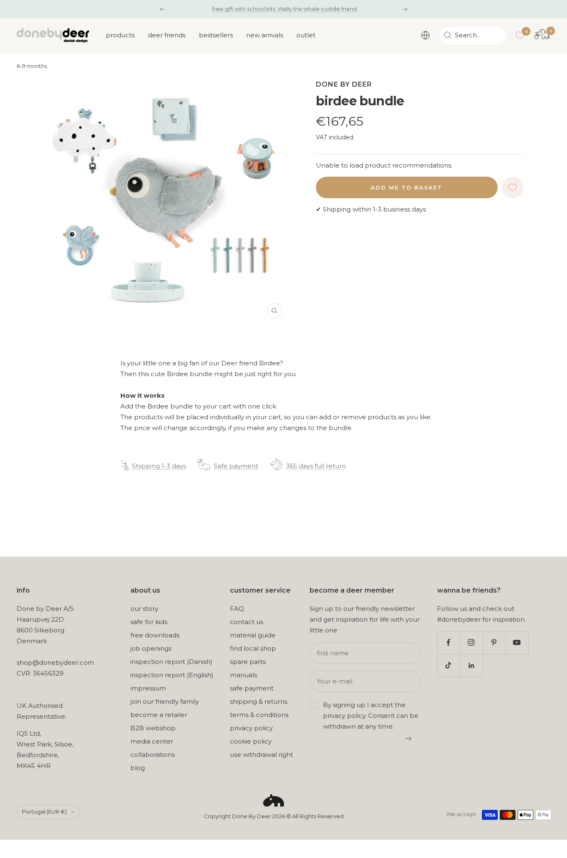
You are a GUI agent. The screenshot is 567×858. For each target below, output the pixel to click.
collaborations (152, 754)
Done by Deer (344, 84)
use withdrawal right (261, 754)
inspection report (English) (171, 675)
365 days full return (316, 466)
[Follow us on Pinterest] (494, 642)
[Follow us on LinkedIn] (471, 665)
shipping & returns (258, 701)
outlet (305, 35)
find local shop (253, 648)
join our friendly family (164, 701)
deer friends (167, 35)
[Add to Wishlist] (512, 187)
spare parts (248, 662)
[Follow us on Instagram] (471, 642)
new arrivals (264, 35)
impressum (148, 688)
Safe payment (236, 466)
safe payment (252, 688)
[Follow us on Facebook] (448, 642)
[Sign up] (408, 738)
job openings (150, 648)
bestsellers (216, 35)
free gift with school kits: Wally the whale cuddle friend (284, 8)
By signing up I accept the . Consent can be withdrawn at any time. (370, 715)
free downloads (154, 635)
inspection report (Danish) (171, 662)
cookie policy (250, 741)
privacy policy (251, 728)
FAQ (237, 609)
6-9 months (32, 66)
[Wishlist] (520, 35)
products (120, 35)
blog (137, 768)
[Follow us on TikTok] (448, 665)
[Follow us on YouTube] (517, 642)
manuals (243, 675)
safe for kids (148, 622)
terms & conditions (259, 715)
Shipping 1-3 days (159, 466)
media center (151, 741)
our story (144, 609)
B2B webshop (153, 728)
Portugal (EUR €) (44, 811)
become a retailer (158, 715)
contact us (246, 622)
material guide (253, 635)
